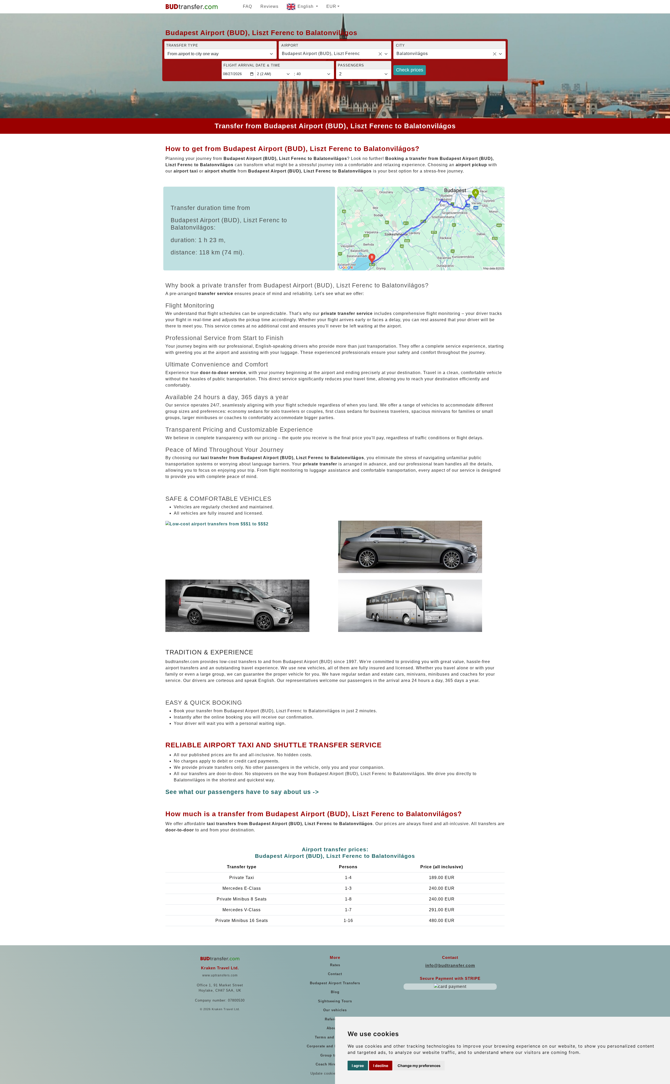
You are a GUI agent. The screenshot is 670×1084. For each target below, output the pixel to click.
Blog (335, 992)
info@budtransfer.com (450, 965)
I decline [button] (380, 1065)
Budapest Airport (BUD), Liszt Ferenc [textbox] (321, 53)
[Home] (191, 6)
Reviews (269, 6)
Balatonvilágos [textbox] (412, 53)
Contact (335, 974)
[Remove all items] (380, 53)
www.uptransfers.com (220, 975)
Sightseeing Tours (335, 1001)
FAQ (247, 6)
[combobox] (335, 54)
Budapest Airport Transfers (335, 983)
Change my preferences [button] (419, 1065)
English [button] (306, 6)
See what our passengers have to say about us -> (242, 791)
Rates (335, 965)
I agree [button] (358, 1065)
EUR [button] (331, 6)
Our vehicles (335, 1010)
